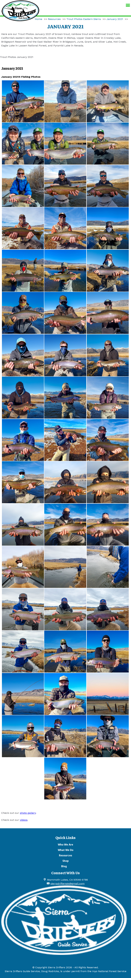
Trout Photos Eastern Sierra (83, 19)
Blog (64, 866)
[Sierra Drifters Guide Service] (20, 19)
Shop (65, 861)
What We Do (65, 850)
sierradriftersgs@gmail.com (67, 883)
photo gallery (28, 812)
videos (23, 819)
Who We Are (65, 844)
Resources (54, 19)
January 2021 (115, 19)
